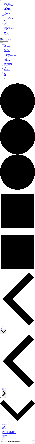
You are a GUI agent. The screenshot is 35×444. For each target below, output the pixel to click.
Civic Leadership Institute (7, 9)
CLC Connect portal (5, 435)
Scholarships (5, 14)
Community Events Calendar (8, 21)
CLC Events (5, 58)
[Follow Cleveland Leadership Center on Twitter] (9, 433)
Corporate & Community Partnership (9, 28)
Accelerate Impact (8, 19)
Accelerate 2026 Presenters (9, 18)
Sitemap (3, 439)
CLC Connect (6, 25)
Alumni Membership (7, 27)
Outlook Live (4, 426)
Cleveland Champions (7, 13)
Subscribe (3, 437)
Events (3, 15)
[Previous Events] (18, 325)
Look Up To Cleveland (7, 8)
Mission (5, 31)
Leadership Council (6, 34)
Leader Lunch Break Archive (8, 63)
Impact (5, 32)
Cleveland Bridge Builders (7, 4)
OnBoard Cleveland (6, 49)
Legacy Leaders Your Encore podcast (10, 12)
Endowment (5, 29)
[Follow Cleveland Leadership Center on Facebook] (9, 432)
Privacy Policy (4, 438)
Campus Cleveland (6, 7)
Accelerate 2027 (7, 17)
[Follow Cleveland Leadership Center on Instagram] (9, 431)
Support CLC (6, 26)
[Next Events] (2, 326)
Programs (5, 2)
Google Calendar (4, 424)
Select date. (8, 333)
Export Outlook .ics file (5, 428)
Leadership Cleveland (7, 3)
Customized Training (5, 22)
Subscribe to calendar (3, 397)
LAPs (6, 48)
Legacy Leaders (7, 11)
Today (1, 328)
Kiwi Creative (7, 442)
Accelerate (5, 16)
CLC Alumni (4, 23)
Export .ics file (4, 427)
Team (4, 77)
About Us (3, 72)
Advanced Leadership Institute (8, 10)
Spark (4, 20)
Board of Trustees (6, 33)
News (4, 78)
